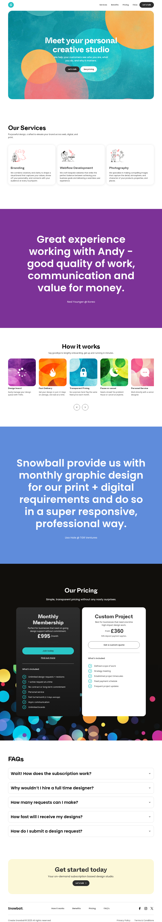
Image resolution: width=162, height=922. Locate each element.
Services (103, 5)
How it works (57, 908)
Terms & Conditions (144, 920)
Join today (48, 650)
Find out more (48, 657)
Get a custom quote (114, 644)
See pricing (89, 69)
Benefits (115, 5)
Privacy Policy (123, 920)
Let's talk (147, 5)
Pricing (126, 5)
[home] (11, 5)
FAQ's (106, 908)
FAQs (135, 5)
